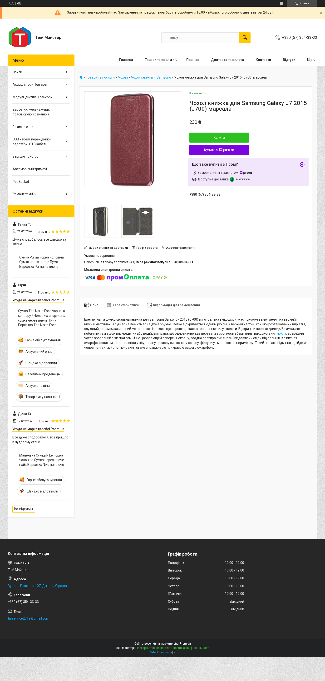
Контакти (263, 60)
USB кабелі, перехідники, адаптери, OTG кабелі (32, 141)
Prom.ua (185, 643)
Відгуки (289, 60)
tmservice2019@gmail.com (28, 618)
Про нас (192, 60)
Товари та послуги (159, 60)
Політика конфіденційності (191, 648)
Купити (219, 137)
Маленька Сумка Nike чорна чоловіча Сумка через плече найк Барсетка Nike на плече (41, 460)
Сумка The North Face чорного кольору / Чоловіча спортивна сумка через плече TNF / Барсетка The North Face (41, 318)
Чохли (123, 77)
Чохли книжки (142, 77)
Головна (126, 60)
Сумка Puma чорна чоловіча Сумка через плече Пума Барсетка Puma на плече (41, 261)
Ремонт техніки (24, 194)
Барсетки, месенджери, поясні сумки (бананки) (31, 112)
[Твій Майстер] (20, 38)
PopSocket (21, 182)
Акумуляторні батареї (30, 84)
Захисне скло (23, 127)
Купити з (211, 150)
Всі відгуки (22, 509)
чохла (281, 333)
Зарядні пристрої (26, 156)
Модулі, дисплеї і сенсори (33, 97)
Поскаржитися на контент (153, 648)
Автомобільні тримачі (30, 169)
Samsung (164, 77)
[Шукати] (245, 37)
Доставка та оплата (227, 60)
